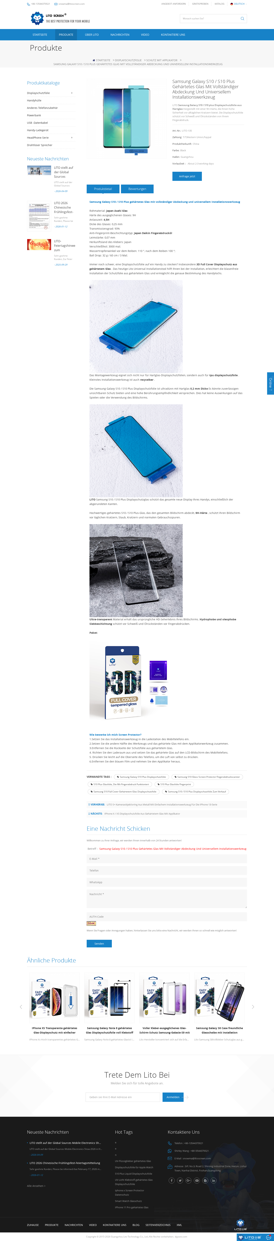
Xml (179, 1225)
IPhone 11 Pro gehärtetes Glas (131, 1207)
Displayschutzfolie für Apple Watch (134, 1167)
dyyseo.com (181, 1236)
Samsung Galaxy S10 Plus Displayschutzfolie (143, 776)
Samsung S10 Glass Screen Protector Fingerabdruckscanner (208, 776)
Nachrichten (120, 34)
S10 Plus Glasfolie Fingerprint (175, 784)
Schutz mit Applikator (161, 60)
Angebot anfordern (173, 3)
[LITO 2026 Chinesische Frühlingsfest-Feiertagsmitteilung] (39, 216)
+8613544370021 (199, 1150)
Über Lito (92, 34)
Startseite (40, 34)
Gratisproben (200, 3)
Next (253, 1007)
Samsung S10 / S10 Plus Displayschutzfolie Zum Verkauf (197, 791)
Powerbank (34, 115)
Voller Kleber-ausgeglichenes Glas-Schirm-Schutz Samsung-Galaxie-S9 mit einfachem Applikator (164, 1030)
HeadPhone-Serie (38, 137)
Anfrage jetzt (187, 176)
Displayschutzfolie (128, 60)
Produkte (66, 34)
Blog (136, 1225)
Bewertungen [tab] (137, 189)
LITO (92, 499)
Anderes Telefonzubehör (42, 108)
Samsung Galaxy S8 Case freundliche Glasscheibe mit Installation (219, 1030)
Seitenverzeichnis (158, 1225)
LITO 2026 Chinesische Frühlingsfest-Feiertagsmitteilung (65, 1163)
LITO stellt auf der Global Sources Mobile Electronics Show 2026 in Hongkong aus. (66, 1143)
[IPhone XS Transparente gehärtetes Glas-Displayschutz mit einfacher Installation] (54, 998)
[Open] (270, 383)
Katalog (219, 3)
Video (145, 34)
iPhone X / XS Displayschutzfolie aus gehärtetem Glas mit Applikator (142, 813)
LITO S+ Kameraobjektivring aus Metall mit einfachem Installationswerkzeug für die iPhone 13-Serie (162, 804)
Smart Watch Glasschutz (128, 1201)
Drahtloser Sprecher (39, 145)
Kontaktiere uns (173, 34)
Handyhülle (34, 100)
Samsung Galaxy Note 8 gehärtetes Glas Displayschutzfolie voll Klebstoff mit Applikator (109, 1030)
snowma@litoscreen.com (72, 3)
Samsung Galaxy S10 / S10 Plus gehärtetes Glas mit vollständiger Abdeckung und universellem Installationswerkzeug (172, 848)
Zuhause (33, 1225)
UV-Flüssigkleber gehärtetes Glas (133, 1161)
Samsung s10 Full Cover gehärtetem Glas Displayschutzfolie (125, 791)
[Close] (270, 397)
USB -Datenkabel (37, 122)
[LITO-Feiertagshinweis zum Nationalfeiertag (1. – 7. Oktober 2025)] (39, 244)
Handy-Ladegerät (37, 130)
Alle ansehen (35, 1186)
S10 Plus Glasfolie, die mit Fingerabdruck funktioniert (121, 784)
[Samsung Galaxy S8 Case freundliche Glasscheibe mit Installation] (219, 998)
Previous (21, 1007)
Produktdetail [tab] (103, 189)
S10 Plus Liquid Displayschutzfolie (133, 1173)
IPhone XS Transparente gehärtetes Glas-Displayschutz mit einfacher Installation (54, 1030)
